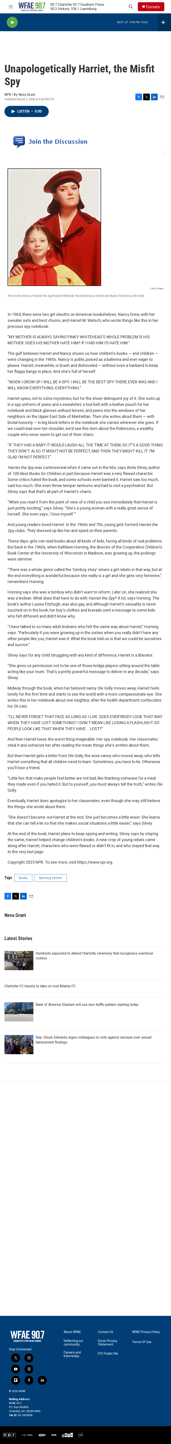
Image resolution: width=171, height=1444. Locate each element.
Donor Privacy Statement (107, 1342)
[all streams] (164, 22)
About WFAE (72, 1332)
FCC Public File (108, 1353)
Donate (153, 6)
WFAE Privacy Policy (146, 1332)
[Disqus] (85, 1141)
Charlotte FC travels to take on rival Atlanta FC (39, 986)
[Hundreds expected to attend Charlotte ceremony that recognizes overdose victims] (18, 960)
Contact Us (105, 1332)
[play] (12, 22)
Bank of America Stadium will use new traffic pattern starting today (87, 1004)
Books (23, 878)
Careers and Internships (72, 1354)
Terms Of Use (141, 1342)
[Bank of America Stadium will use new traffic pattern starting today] (18, 1011)
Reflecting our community (73, 1342)
